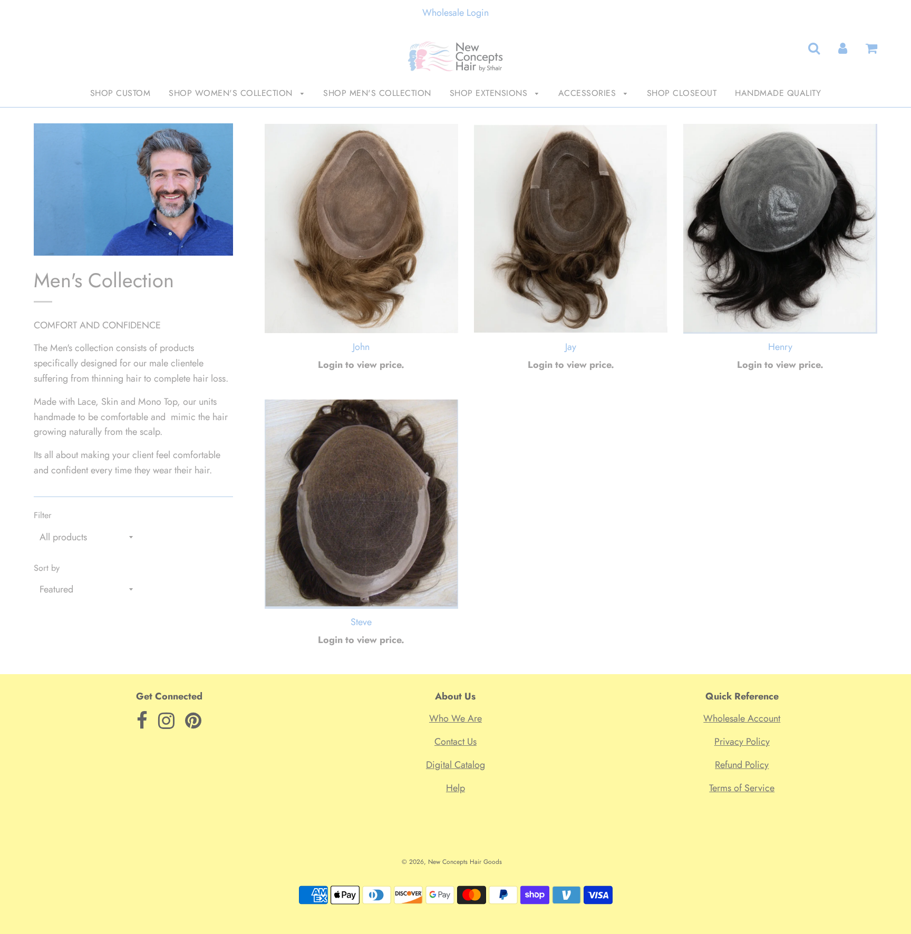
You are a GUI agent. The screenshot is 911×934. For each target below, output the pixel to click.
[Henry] (780, 228)
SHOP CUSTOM (120, 93)
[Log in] (842, 48)
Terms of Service (741, 788)
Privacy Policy (742, 741)
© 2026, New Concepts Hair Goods (452, 862)
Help (455, 788)
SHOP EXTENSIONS (490, 93)
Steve (361, 622)
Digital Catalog (455, 765)
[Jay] (570, 228)
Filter (43, 515)
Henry (780, 347)
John (361, 347)
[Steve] (361, 503)
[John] (361, 228)
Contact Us (455, 741)
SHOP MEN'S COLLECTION (377, 93)
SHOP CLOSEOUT (682, 93)
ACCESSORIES (588, 93)
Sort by (47, 568)
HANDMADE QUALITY (778, 93)
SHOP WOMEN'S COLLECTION (232, 93)
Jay (570, 347)
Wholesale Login (455, 13)
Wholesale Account (741, 718)
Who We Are (455, 718)
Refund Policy (742, 765)
